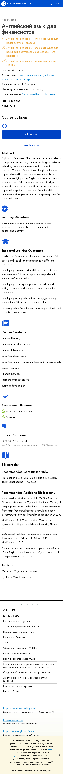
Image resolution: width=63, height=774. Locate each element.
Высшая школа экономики (19, 3)
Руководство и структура (16, 621)
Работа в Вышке (11, 691)
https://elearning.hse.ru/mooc (18, 731)
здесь (50, 749)
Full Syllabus (32, 134)
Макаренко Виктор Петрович (38, 94)
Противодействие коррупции (19, 658)
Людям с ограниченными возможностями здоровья (25, 679)
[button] (22, 604)
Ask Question (31, 145)
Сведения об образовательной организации (26, 672)
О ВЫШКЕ (9, 610)
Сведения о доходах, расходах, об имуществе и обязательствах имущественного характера (28, 665)
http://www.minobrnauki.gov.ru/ (19, 708)
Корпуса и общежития (15, 637)
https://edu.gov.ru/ (13, 719)
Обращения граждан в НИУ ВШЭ (20, 647)
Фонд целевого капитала (16, 653)
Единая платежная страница (17, 686)
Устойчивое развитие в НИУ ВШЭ (21, 626)
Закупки (7, 642)
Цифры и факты (11, 615)
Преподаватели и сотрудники (19, 631)
